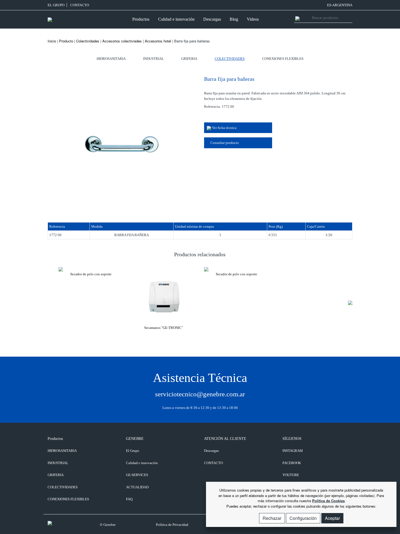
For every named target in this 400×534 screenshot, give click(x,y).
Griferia (189, 59)
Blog (234, 19)
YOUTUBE (290, 475)
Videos (253, 19)
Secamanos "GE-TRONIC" (163, 328)
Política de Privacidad (172, 525)
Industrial (153, 59)
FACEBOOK (291, 463)
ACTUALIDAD (137, 487)
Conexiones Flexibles (282, 59)
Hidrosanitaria (111, 59)
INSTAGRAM (292, 451)
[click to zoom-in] (122, 141)
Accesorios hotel (158, 41)
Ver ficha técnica (223, 128)
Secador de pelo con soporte (91, 274)
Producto (66, 41)
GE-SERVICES (137, 475)
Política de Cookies (328, 500)
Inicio (52, 41)
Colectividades (87, 41)
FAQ (129, 499)
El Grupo (56, 5)
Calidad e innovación (176, 19)
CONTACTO (79, 5)
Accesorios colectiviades (122, 41)
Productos (140, 19)
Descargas (212, 19)
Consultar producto (224, 143)
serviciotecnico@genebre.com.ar (200, 394)
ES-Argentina (339, 5)
